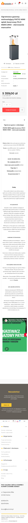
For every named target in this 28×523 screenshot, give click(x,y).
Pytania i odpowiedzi (6, 432)
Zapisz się (6, 405)
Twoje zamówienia (6, 440)
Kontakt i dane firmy (6, 473)
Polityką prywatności (16, 411)
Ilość (3, 102)
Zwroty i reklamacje (6, 430)
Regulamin (18, 408)
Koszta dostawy (5, 456)
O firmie (3, 476)
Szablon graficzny (9, 521)
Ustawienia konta (6, 442)
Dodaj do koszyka (11, 110)
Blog (2, 478)
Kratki (15, 85)
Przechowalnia (5, 444)
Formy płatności (5, 452)
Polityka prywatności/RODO (9, 466)
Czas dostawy (5, 454)
